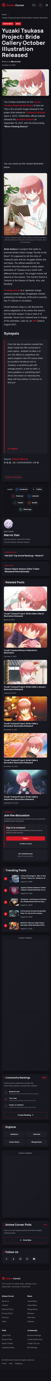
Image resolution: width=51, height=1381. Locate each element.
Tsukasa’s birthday (35, 112)
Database (14, 1134)
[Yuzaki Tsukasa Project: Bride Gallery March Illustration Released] (25, 598)
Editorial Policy (7, 1309)
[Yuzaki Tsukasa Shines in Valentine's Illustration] (25, 635)
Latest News (32, 1301)
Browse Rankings (34, 1335)
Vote (45, 1225)
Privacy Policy (7, 1313)
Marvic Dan (16, 62)
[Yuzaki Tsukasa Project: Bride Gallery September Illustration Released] (25, 782)
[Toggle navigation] (46, 5)
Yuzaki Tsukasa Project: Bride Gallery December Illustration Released (21, 724)
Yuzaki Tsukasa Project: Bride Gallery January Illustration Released (25, 688)
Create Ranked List (34, 1339)
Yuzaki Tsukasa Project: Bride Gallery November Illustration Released (21, 761)
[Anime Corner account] (40, 5)
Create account (26, 844)
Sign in (25, 838)
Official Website (20, 459)
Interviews (31, 1317)
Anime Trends (7, 1343)
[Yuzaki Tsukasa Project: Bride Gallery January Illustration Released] (25, 672)
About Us (5, 1301)
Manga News (7, 24)
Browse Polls (7, 1339)
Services (5, 1317)
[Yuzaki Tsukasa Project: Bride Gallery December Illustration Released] (25, 708)
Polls (11, 1363)
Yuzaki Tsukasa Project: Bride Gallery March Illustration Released (24, 614)
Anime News (14, 1142)
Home (4, 15)
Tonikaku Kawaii (12, 290)
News (18, 24)
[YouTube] (27, 1259)
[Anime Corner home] (16, 5)
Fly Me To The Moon (13, 477)
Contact (5, 1305)
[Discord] (34, 1259)
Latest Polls (6, 1335)
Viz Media (12, 448)
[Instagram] (20, 1259)
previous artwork (25, 119)
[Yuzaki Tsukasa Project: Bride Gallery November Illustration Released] (25, 745)
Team (4, 1321)
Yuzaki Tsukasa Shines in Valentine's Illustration (20, 651)
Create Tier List (33, 1343)
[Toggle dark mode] (34, 5)
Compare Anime (8, 1347)
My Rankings (32, 1347)
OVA (34, 321)
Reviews (30, 1313)
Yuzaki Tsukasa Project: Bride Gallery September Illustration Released (21, 797)
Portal (4, 1363)
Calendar (36, 1134)
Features (30, 1321)
